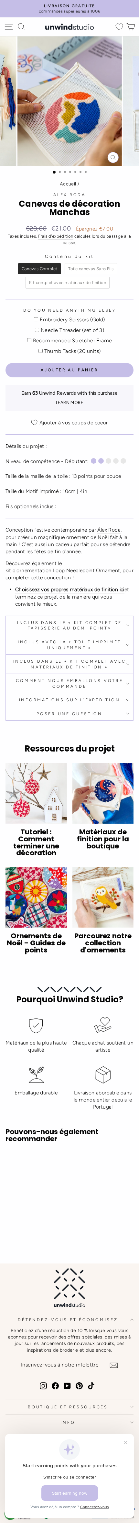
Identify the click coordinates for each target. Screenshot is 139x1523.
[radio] (39, 269)
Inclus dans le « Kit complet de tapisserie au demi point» (69, 625)
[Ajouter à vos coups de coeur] (13, 1160)
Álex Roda (69, 194)
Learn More (69, 402)
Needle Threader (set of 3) (72, 330)
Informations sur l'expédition (69, 699)
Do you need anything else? (69, 310)
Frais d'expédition (55, 236)
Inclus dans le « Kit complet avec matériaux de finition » (69, 664)
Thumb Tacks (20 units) (72, 351)
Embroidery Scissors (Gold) (72, 320)
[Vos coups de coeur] (119, 27)
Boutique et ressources (68, 1407)
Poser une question (69, 713)
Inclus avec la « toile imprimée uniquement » (69, 644)
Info (67, 1422)
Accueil (68, 184)
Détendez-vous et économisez (68, 1319)
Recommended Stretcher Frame (72, 340)
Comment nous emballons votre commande (69, 683)
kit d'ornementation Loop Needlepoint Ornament (62, 570)
